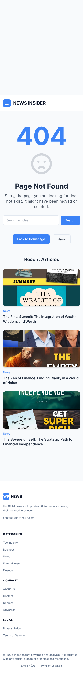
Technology (10, 542)
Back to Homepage (31, 239)
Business (9, 549)
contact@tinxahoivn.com (18, 517)
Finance (8, 570)
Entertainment (12, 563)
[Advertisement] (41, 47)
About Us (9, 589)
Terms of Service (14, 635)
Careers (8, 602)
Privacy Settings (51, 665)
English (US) (28, 665)
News (62, 239)
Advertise (9, 609)
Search (70, 220)
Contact (8, 595)
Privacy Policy (12, 628)
